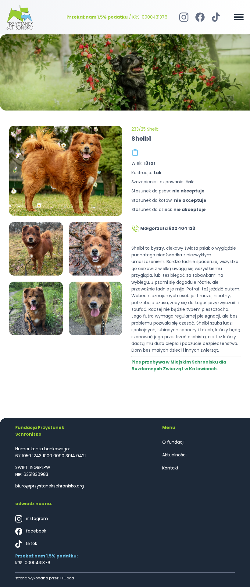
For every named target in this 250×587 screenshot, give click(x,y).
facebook (35, 531)
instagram (36, 518)
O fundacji (173, 442)
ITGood (67, 578)
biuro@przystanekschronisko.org (49, 486)
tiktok (30, 543)
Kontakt (170, 468)
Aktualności (174, 455)
